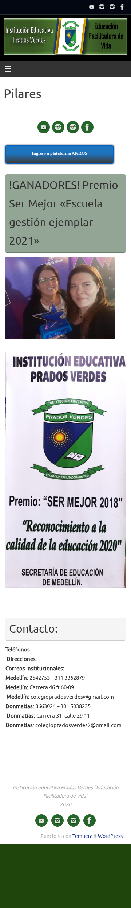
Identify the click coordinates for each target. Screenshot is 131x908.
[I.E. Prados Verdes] (92, 7)
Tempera (82, 836)
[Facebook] (122, 7)
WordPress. (111, 836)
